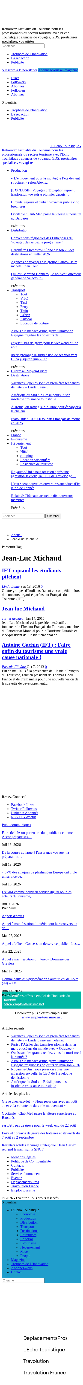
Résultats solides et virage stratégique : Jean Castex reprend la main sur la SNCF (39, 1147)
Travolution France (25, 1186)
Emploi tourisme (23, 1190)
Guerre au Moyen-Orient (29, 371)
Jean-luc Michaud (23, 609)
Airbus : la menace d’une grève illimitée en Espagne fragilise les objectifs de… (42, 333)
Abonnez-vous (22, 1268)
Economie (27, 1214)
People (25, 1256)
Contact (16, 1272)
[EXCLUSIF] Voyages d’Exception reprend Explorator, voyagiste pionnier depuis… (43, 192)
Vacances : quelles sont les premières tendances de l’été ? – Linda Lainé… (45, 385)
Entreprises (28, 1235)
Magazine (18, 1260)
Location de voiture (34, 323)
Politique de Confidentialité (31, 1161)
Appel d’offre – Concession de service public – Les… (41, 944)
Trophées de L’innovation (29, 1264)
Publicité (17, 62)
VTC (24, 298)
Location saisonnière (35, 460)
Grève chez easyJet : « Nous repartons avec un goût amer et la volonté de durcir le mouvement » (39, 1103)
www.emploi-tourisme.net (24, 1004)
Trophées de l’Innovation (29, 54)
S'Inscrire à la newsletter (19, 70)
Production (19, 170)
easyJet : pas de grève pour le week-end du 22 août (39, 1125)
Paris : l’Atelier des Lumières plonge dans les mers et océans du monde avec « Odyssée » (44, 1046)
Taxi (23, 302)
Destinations (20, 375)
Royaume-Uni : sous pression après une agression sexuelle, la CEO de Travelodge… (43, 474)
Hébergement (21, 443)
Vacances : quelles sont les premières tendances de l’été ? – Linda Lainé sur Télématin (45, 1038)
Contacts (17, 1165)
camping (26, 456)
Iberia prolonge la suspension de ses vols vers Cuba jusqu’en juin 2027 (44, 357)
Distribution (19, 230)
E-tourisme (19, 439)
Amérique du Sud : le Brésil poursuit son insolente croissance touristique (40, 397)
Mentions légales (23, 1157)
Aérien (25, 315)
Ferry (24, 307)
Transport (18, 290)
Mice (24, 1251)
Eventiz (16, 1178)
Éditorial (26, 1239)
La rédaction (20, 58)
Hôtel (24, 452)
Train (24, 311)
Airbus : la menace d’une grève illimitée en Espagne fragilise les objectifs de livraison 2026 (45, 1063)
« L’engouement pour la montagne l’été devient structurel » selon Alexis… (45, 180)
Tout (23, 294)
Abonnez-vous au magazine (58, 70)
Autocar (26, 319)
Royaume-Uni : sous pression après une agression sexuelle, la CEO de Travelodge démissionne (41, 1073)
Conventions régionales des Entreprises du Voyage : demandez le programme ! (42, 240)
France (16, 435)
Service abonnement (26, 1174)
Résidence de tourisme (36, 464)
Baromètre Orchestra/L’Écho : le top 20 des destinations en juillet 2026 (42, 252)
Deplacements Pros (25, 1182)
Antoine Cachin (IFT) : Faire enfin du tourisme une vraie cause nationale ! (36, 651)
